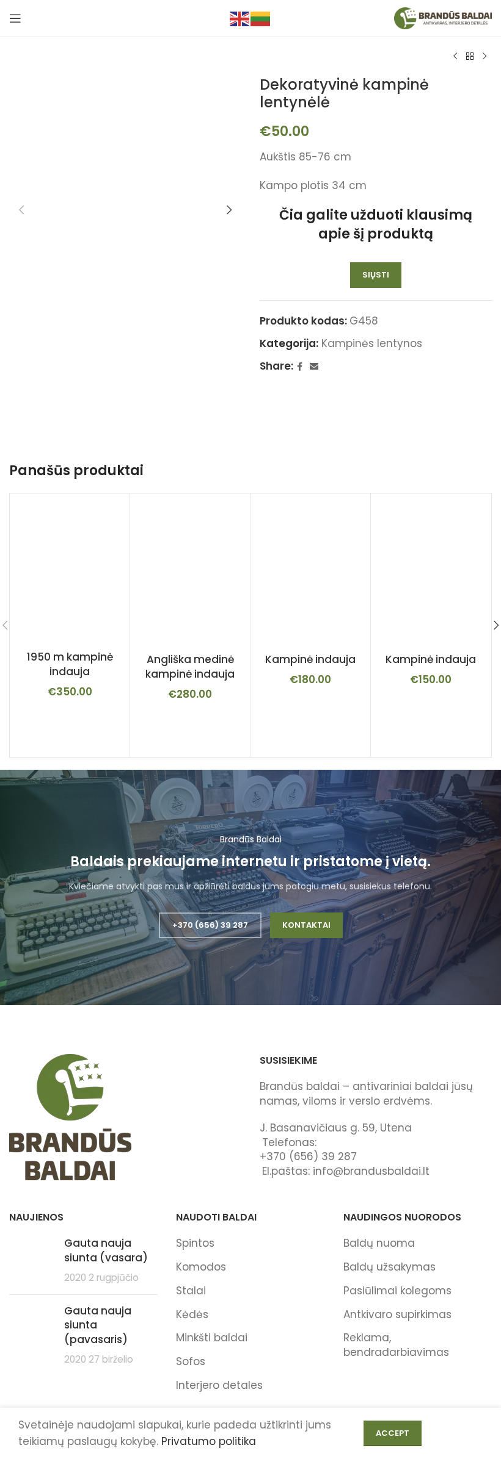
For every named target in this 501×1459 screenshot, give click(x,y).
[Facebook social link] (299, 367)
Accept (392, 1433)
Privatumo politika (208, 1441)
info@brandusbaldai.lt (371, 1171)
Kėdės (192, 1314)
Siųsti (375, 275)
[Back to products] (470, 56)
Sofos (190, 1361)
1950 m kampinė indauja (70, 664)
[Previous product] (455, 56)
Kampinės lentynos (371, 343)
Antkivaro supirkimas (397, 1314)
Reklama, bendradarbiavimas (396, 1345)
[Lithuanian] (260, 17)
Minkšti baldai (211, 1337)
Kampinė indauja (310, 659)
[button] (21, 210)
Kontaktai (306, 925)
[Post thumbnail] (32, 1260)
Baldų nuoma (379, 1243)
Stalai (191, 1290)
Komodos (201, 1267)
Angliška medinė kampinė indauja (190, 666)
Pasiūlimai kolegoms (397, 1290)
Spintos (195, 1243)
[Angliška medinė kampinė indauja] (190, 572)
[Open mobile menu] (15, 18)
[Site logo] (443, 17)
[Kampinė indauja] (310, 572)
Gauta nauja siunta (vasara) (106, 1250)
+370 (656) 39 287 (210, 925)
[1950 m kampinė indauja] (69, 570)
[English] (240, 17)
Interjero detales (219, 1385)
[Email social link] (314, 367)
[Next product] (484, 56)
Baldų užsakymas (389, 1267)
